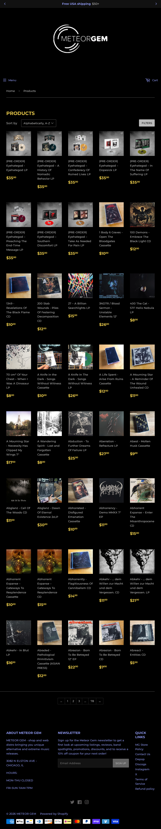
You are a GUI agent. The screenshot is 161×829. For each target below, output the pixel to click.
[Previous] (5, 4)
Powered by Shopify (54, 813)
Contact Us (142, 754)
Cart (154, 80)
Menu (12, 80)
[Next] (156, 4)
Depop (140, 759)
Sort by (11, 123)
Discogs (140, 764)
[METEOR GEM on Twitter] (72, 802)
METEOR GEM (26, 813)
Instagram (142, 769)
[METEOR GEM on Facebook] (79, 802)
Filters (147, 123)
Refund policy (145, 788)
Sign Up (121, 763)
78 (92, 701)
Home (10, 91)
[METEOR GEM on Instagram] (87, 802)
